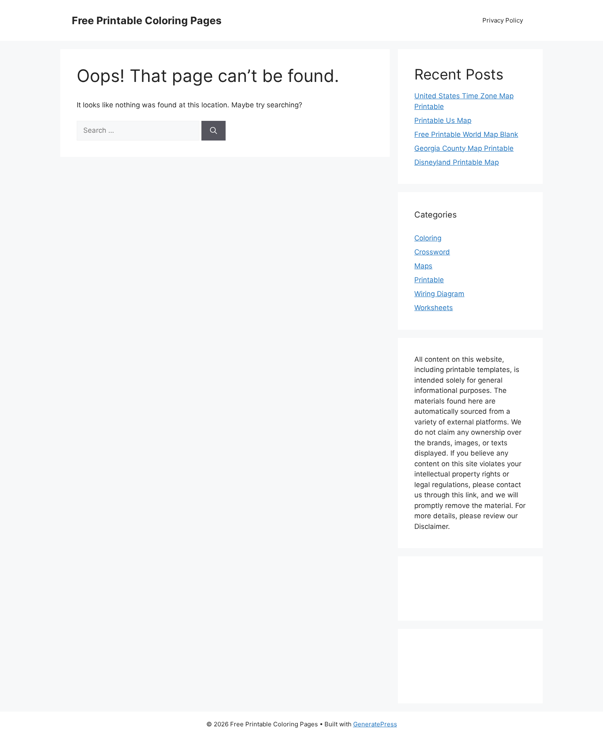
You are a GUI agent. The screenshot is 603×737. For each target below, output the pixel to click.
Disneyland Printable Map (456, 162)
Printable (429, 280)
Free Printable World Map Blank (466, 134)
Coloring (427, 238)
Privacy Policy (502, 20)
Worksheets (433, 308)
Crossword (432, 252)
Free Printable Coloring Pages (147, 20)
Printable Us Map (442, 120)
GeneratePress (375, 724)
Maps (423, 266)
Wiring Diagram (439, 294)
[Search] (213, 131)
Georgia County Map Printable (464, 148)
